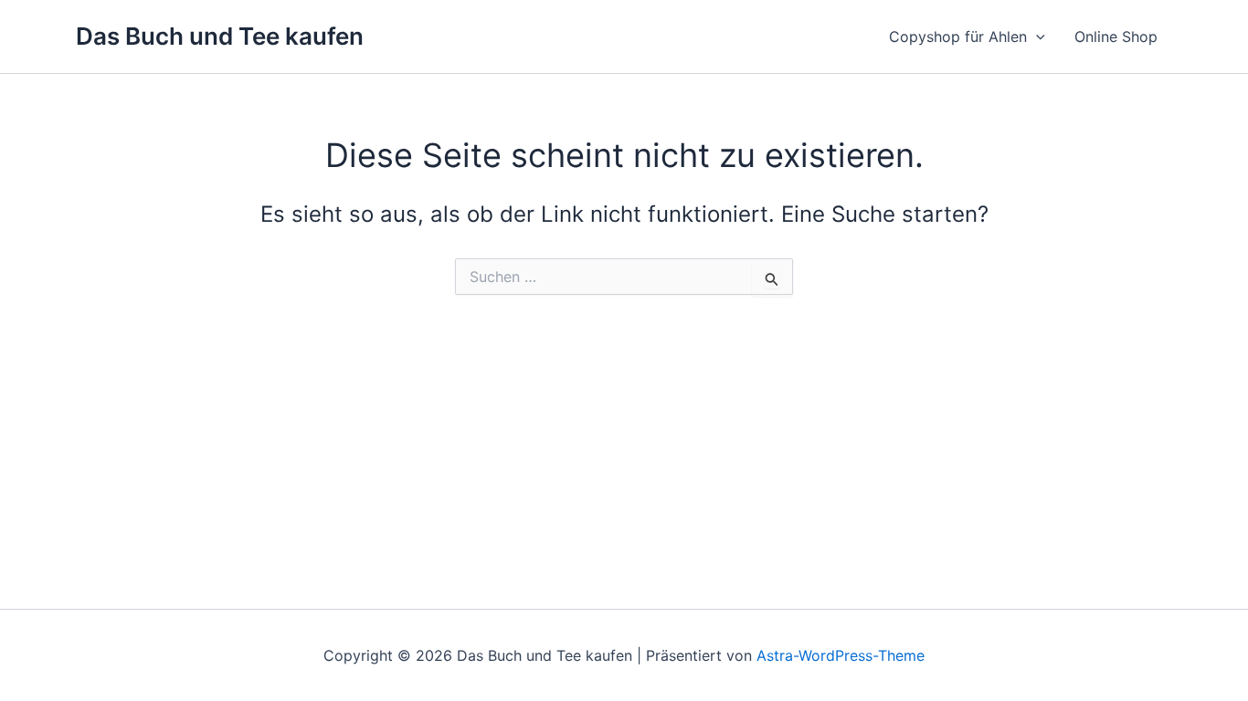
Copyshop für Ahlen (958, 36)
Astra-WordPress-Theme (840, 655)
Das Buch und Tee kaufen (220, 36)
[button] (1036, 36)
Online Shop (1116, 36)
